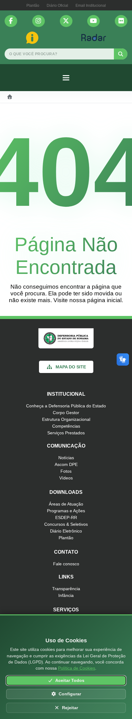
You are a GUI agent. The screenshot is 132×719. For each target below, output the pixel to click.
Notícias (66, 457)
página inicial (104, 300)
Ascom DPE (66, 464)
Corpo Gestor (66, 412)
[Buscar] (120, 54)
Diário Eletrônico (66, 531)
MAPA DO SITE (71, 366)
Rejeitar (70, 708)
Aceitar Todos (69, 680)
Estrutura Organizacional (66, 419)
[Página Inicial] (10, 97)
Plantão (32, 5)
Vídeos (66, 477)
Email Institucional (91, 5)
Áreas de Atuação (66, 504)
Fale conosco (66, 563)
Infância (66, 595)
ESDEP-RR (66, 517)
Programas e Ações (66, 510)
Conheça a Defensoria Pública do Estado (66, 405)
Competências (66, 426)
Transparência (66, 588)
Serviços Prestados (66, 432)
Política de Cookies (76, 668)
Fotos (66, 471)
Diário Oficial (57, 5)
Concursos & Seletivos (66, 524)
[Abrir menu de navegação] (66, 77)
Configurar (70, 694)
